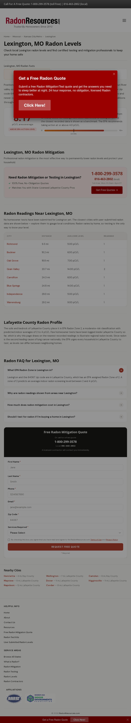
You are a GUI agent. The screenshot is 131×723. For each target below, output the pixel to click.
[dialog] (65, 94)
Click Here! (34, 105)
